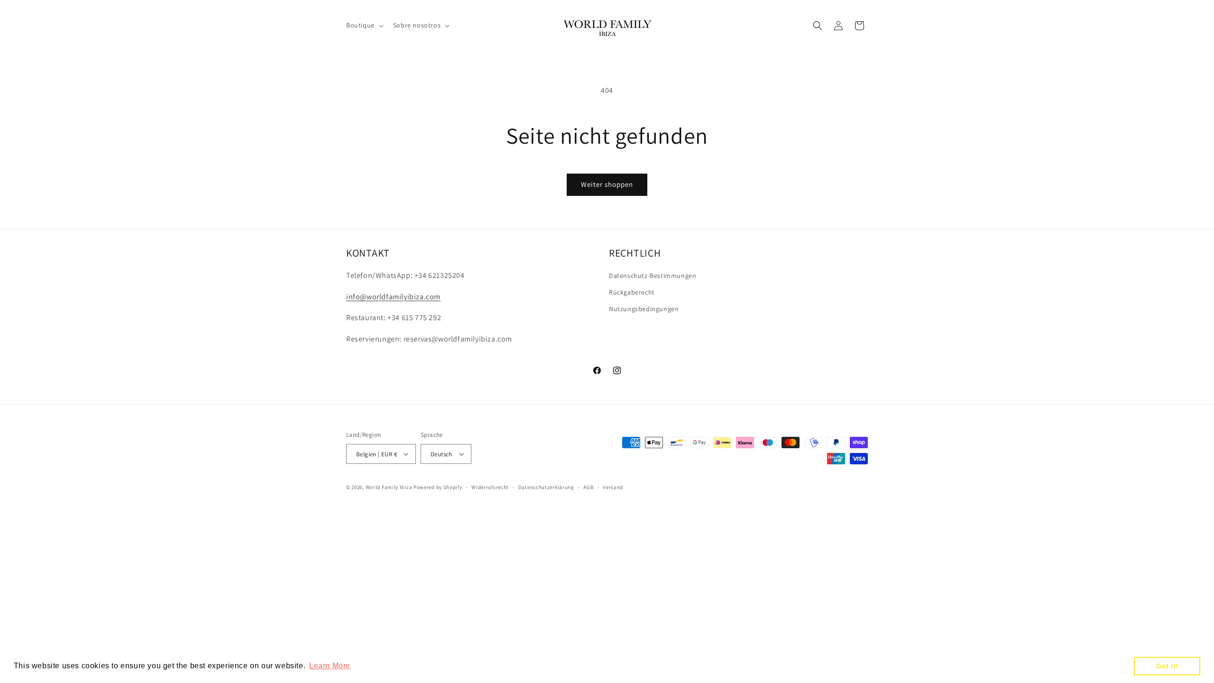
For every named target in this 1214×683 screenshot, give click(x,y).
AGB (588, 487)
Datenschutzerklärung (546, 487)
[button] (363, 25)
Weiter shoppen (607, 184)
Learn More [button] (329, 666)
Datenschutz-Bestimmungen (652, 275)
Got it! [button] (1167, 666)
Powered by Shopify (438, 487)
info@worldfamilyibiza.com (393, 297)
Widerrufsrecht (490, 487)
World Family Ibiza (389, 487)
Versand (613, 487)
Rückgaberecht (632, 292)
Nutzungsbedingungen (644, 309)
